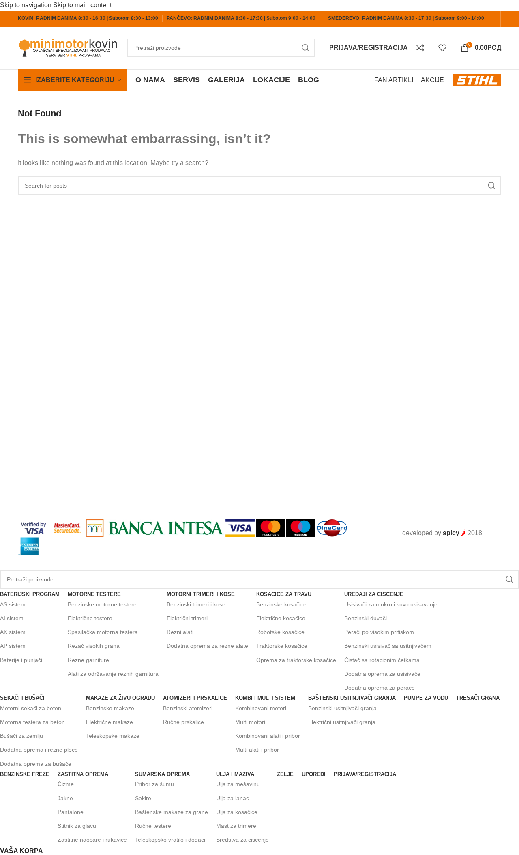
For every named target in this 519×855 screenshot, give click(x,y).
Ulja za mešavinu (238, 784)
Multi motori (250, 722)
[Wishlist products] (445, 48)
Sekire (143, 798)
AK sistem (13, 632)
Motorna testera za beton (32, 722)
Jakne (65, 798)
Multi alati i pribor (257, 749)
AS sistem (13, 604)
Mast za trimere (236, 826)
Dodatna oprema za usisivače (382, 674)
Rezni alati (180, 632)
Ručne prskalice (183, 722)
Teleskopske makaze (112, 736)
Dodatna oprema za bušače (35, 764)
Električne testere (90, 618)
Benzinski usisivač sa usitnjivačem (387, 646)
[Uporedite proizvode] (423, 48)
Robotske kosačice (280, 632)
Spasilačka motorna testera (103, 632)
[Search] (305, 48)
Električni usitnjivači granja (341, 722)
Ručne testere (153, 826)
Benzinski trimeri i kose (196, 604)
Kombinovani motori (260, 708)
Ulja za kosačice (236, 812)
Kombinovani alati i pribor (267, 736)
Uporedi (314, 774)
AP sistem (13, 646)
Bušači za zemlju (21, 736)
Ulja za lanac (232, 798)
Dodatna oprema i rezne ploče (39, 749)
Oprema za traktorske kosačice (296, 660)
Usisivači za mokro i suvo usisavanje (391, 604)
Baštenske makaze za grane (171, 812)
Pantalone (71, 812)
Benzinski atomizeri (187, 708)
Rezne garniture (88, 660)
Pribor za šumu (154, 784)
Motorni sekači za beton (30, 708)
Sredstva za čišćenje (242, 839)
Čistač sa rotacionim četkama (382, 660)
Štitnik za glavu (77, 826)
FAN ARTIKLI (393, 80)
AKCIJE (432, 80)
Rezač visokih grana (94, 646)
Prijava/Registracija (365, 774)
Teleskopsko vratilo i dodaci (170, 839)
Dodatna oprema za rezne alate (207, 646)
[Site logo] (68, 47)
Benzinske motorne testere (102, 604)
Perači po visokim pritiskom (379, 632)
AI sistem (12, 618)
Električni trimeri (187, 618)
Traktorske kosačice (281, 646)
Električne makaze (109, 722)
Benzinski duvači (365, 618)
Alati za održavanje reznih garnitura (113, 674)
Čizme (66, 784)
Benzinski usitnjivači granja (342, 708)
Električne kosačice (280, 618)
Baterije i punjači (21, 660)
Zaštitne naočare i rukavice (92, 839)
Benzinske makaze (110, 708)
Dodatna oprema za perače (379, 687)
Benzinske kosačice (281, 604)
